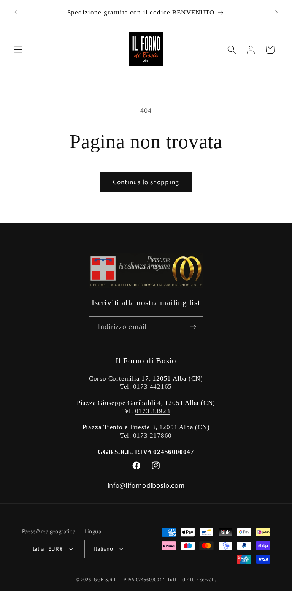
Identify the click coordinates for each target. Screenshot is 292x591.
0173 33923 (152, 411)
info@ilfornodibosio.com (146, 485)
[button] (18, 49)
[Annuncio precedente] (16, 12)
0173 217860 (152, 435)
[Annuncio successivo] (276, 12)
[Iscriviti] (193, 326)
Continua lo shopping (146, 181)
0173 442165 (152, 386)
